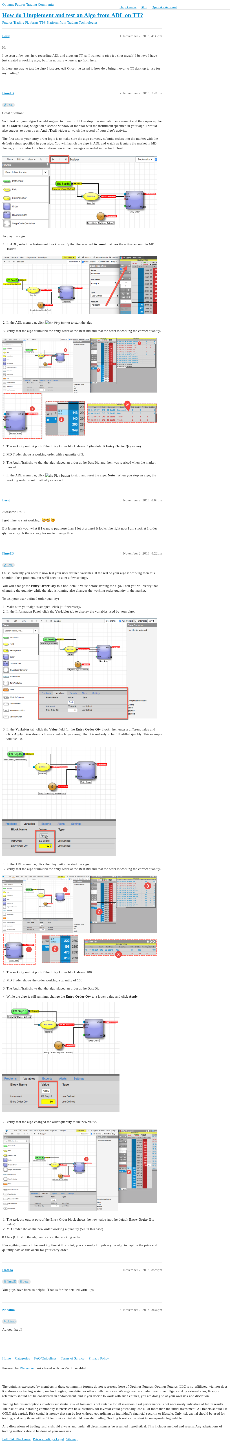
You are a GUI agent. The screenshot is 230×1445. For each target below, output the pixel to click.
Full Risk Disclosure (16, 1439)
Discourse (27, 1368)
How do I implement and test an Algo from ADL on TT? (72, 15)
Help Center (127, 7)
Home (6, 1358)
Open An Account (164, 7)
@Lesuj (8, 104)
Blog (144, 7)
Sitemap (71, 1439)
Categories (22, 1358)
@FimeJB (10, 1281)
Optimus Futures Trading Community (28, 4)
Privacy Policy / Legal (48, 1439)
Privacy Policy (99, 1358)
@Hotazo (9, 1321)
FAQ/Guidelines (45, 1358)
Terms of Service (72, 1358)
